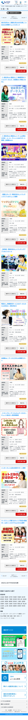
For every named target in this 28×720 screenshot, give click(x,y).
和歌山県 (19, 603)
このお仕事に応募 (21, 71)
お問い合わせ (17, 711)
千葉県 (10, 599)
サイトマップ (23, 711)
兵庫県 (10, 603)
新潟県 (24, 599)
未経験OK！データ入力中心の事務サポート (13, 359)
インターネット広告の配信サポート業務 (13, 468)
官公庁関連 (3, 616)
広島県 (2, 606)
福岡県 (15, 606)
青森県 (6, 597)
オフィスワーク (13, 613)
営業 (8, 616)
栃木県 (23, 597)
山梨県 (2, 601)
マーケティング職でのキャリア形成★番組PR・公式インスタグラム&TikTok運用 (14, 522)
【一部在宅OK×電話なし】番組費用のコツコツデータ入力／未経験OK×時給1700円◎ (13, 80)
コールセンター (4, 613)
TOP (6, 710)
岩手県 (10, 597)
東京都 (15, 599)
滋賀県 (23, 601)
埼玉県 (6, 599)
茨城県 (19, 597)
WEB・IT (19, 616)
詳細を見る (22, 67)
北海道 (2, 597)
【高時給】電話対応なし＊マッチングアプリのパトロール (13, 250)
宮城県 (15, 597)
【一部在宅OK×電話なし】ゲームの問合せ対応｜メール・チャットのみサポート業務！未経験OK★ (13, 138)
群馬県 (2, 599)
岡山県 (24, 603)
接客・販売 (13, 616)
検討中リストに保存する (11, 67)
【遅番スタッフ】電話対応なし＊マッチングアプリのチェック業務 (13, 195)
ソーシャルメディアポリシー (7, 711)
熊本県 (23, 606)
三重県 (19, 601)
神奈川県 (19, 599)
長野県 (6, 601)
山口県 (6, 606)
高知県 (10, 606)
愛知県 (15, 601)
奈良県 (15, 603)
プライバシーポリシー (17, 710)
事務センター (22, 613)
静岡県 (10, 601)
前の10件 (4, 17)
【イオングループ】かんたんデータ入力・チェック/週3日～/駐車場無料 (14, 414)
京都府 (2, 603)
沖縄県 (2, 608)
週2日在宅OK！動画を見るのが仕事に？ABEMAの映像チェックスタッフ (14, 24)
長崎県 (19, 606)
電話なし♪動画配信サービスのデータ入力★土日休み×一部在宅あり (13, 305)
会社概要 (10, 710)
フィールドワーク (5, 618)
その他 (12, 618)
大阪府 (6, 603)
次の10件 (23, 17)
